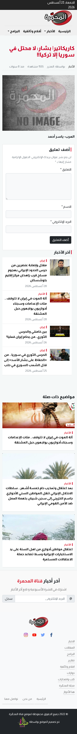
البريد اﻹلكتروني (60, 221)
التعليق (65, 169)
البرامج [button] (15, 31)
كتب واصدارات (66, 679)
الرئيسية (64, 31)
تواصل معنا (11, 698)
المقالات (70, 647)
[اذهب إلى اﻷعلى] (8, 729)
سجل (8, 598)
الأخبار (71, 66)
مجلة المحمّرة (67, 685)
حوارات (71, 672)
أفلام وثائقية (32, 31)
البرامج (71, 653)
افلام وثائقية (67, 666)
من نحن (27, 698)
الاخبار (71, 641)
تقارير (71, 660)
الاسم (66, 206)
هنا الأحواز (69, 691)
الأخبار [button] (51, 31)
